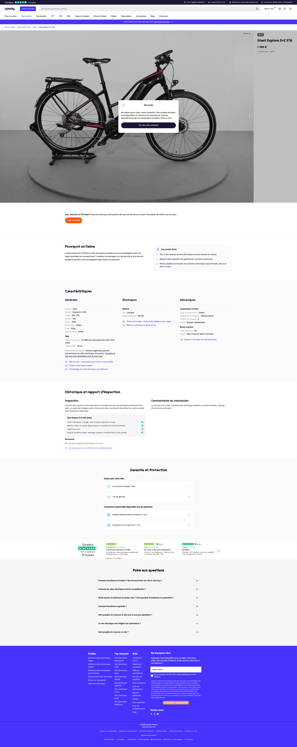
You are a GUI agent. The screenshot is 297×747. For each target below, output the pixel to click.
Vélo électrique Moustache (120, 659)
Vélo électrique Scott (120, 697)
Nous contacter (138, 683)
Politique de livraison (175, 731)
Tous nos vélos (10, 27)
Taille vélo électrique (96, 684)
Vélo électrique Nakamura (120, 703)
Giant (35, 27)
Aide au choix (269, 9)
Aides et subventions (137, 672)
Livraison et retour (137, 659)
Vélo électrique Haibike (120, 678)
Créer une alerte (73, 220)
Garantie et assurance (136, 665)
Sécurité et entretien (137, 678)
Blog (134, 712)
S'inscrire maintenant (176, 702)
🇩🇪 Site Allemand (131, 739)
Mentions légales (161, 731)
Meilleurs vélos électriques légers (99, 659)
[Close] (150, 1)
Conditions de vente (191, 731)
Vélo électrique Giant (120, 672)
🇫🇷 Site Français (109, 739)
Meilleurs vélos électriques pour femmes (99, 672)
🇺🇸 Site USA (167, 739)
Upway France (152, 725)
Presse (135, 699)
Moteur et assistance (97, 680)
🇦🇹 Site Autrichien (156, 739)
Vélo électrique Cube (120, 665)
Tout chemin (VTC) (24, 27)
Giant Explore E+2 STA (47, 27)
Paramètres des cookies (148, 735)
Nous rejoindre (138, 703)
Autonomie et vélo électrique (100, 677)
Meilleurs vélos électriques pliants (99, 665)
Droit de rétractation (137, 688)
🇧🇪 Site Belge (120, 739)
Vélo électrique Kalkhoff (120, 684)
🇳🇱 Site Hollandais (143, 739)
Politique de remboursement (128, 731)
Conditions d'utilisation (146, 731)
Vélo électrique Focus (120, 690)
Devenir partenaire (136, 694)
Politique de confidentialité (108, 731)
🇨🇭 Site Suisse (188, 739)
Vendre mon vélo (28, 9)
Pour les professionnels (138, 707)
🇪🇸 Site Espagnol (177, 739)
